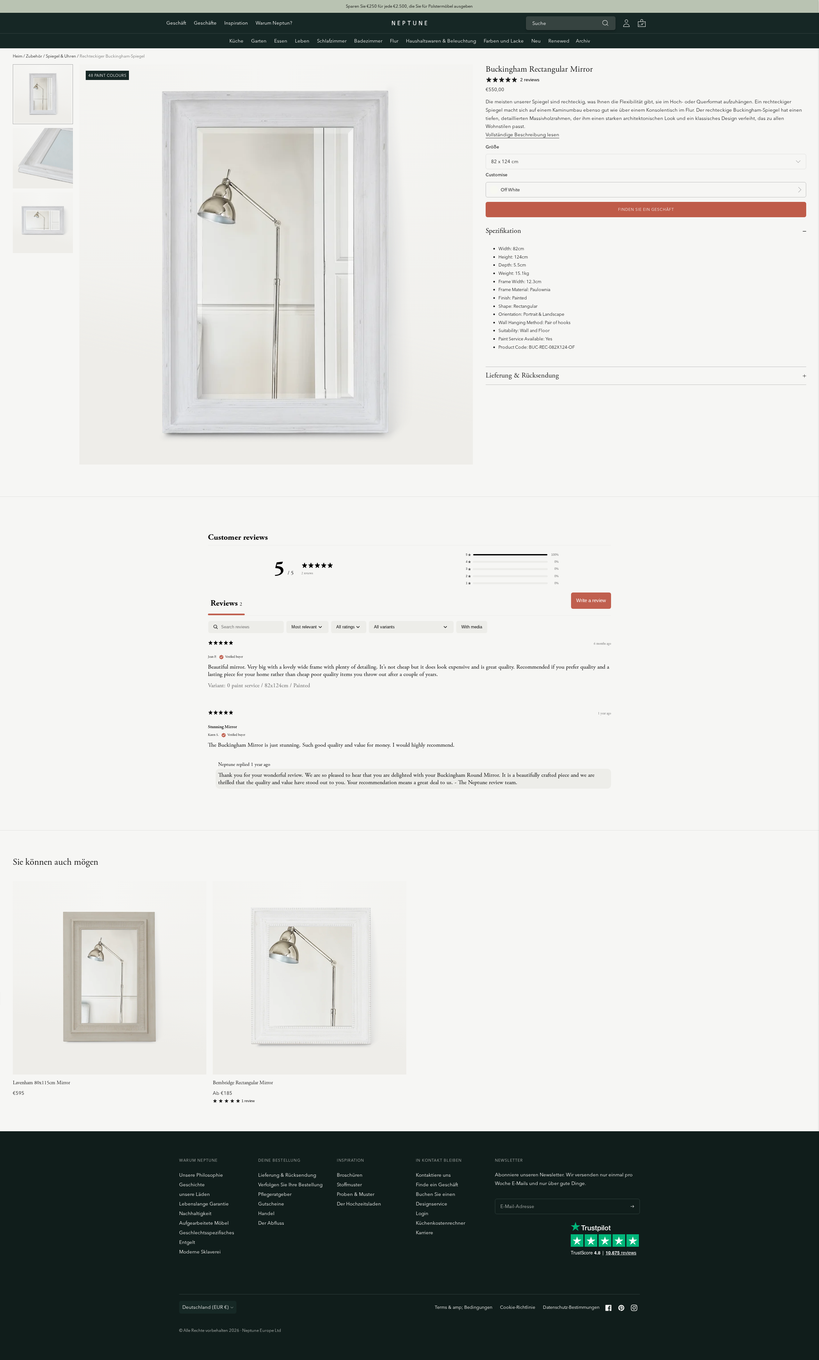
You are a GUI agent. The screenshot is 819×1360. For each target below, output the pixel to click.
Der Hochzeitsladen (359, 1204)
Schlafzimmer (331, 41)
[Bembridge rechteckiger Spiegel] (309, 978)
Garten (258, 41)
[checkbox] (471, 627)
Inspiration (236, 23)
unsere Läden (194, 1194)
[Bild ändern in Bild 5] (43, 158)
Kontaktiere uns (433, 1175)
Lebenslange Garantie (204, 1204)
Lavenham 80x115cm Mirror (41, 1082)
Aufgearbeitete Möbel (204, 1223)
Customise (496, 174)
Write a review (591, 600)
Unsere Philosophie (201, 1175)
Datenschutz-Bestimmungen (571, 1307)
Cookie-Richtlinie (517, 1307)
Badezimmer (368, 41)
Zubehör (34, 56)
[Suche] (605, 23)
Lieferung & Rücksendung (522, 375)
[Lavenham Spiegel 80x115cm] (109, 978)
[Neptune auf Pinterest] (621, 1309)
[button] (512, 554)
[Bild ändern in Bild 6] (43, 222)
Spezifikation (503, 231)
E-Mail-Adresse (515, 1198)
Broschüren (349, 1175)
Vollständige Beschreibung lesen (522, 134)
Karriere (424, 1232)
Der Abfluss (271, 1223)
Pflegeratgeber (274, 1194)
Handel (266, 1213)
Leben (302, 41)
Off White (510, 189)
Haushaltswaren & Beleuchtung (441, 41)
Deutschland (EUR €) (205, 1307)
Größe (492, 146)
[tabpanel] (409, 706)
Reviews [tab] (226, 603)
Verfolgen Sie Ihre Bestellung (290, 1184)
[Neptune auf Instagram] (634, 1309)
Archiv (583, 41)
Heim (17, 56)
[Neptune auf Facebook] (608, 1309)
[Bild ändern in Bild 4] (43, 94)
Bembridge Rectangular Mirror (243, 1082)
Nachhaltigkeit (195, 1213)
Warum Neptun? (274, 23)
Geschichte (192, 1184)
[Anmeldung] (626, 23)
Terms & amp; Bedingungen (463, 1307)
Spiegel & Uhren (61, 56)
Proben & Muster (355, 1194)
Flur (394, 41)
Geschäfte (205, 23)
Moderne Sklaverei (200, 1252)
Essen (280, 41)
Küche (236, 41)
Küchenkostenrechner (440, 1223)
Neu (536, 41)
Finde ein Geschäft (437, 1184)
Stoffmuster (349, 1184)
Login (422, 1213)
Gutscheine (271, 1204)
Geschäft (176, 23)
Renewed (558, 41)
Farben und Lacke (504, 41)
